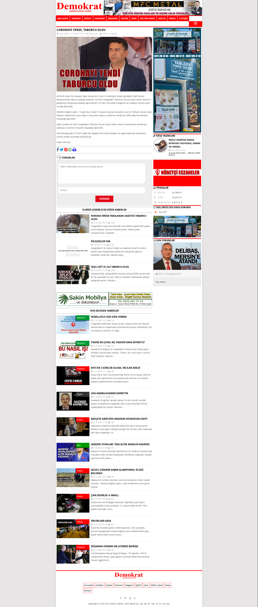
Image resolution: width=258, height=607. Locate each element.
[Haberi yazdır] (74, 149)
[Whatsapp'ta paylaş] (70, 149)
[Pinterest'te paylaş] (66, 149)
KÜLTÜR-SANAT (147, 18)
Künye (168, 585)
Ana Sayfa (88, 585)
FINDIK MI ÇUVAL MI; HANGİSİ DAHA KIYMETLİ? (118, 342)
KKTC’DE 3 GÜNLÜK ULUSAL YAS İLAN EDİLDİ (115, 367)
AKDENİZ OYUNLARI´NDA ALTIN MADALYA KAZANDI (120, 444)
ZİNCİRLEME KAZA (101, 520)
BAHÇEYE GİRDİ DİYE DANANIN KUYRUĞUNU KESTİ (119, 418)
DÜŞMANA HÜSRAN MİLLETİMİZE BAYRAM (114, 546)
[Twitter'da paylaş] (61, 149)
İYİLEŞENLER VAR (100, 241)
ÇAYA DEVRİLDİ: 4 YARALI (104, 495)
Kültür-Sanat (156, 585)
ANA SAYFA (62, 18)
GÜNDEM (76, 18)
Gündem (99, 585)
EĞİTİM (124, 18)
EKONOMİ (100, 18)
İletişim (87, 590)
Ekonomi (119, 585)
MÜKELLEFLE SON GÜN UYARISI (109, 316)
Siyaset (109, 585)
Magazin (129, 585)
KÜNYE (172, 18)
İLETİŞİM (183, 18)
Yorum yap (93, 34)
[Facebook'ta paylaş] (58, 149)
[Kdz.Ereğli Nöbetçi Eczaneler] (177, 184)
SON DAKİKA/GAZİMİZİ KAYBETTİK (109, 393)
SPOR (134, 18)
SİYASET (88, 18)
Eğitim (139, 585)
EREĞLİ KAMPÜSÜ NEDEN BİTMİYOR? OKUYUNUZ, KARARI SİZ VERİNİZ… (184, 143)
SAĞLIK (162, 18)
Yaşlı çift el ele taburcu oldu (110, 266)
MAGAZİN (113, 18)
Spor (146, 585)
